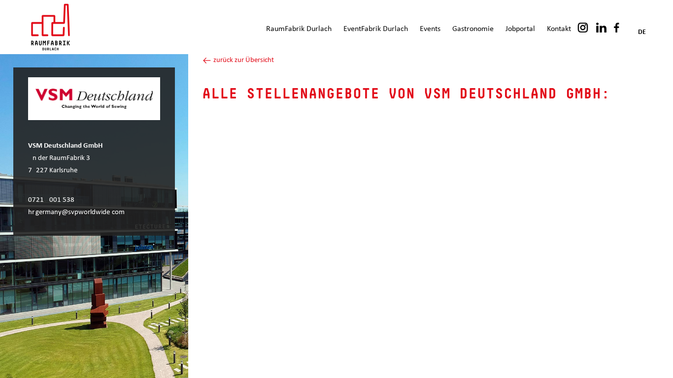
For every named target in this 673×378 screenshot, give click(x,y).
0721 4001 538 (51, 200)
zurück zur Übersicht (243, 60)
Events (430, 29)
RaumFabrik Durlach (299, 29)
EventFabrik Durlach (375, 29)
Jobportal (520, 29)
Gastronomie (473, 29)
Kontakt (559, 29)
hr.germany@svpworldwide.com (76, 212)
